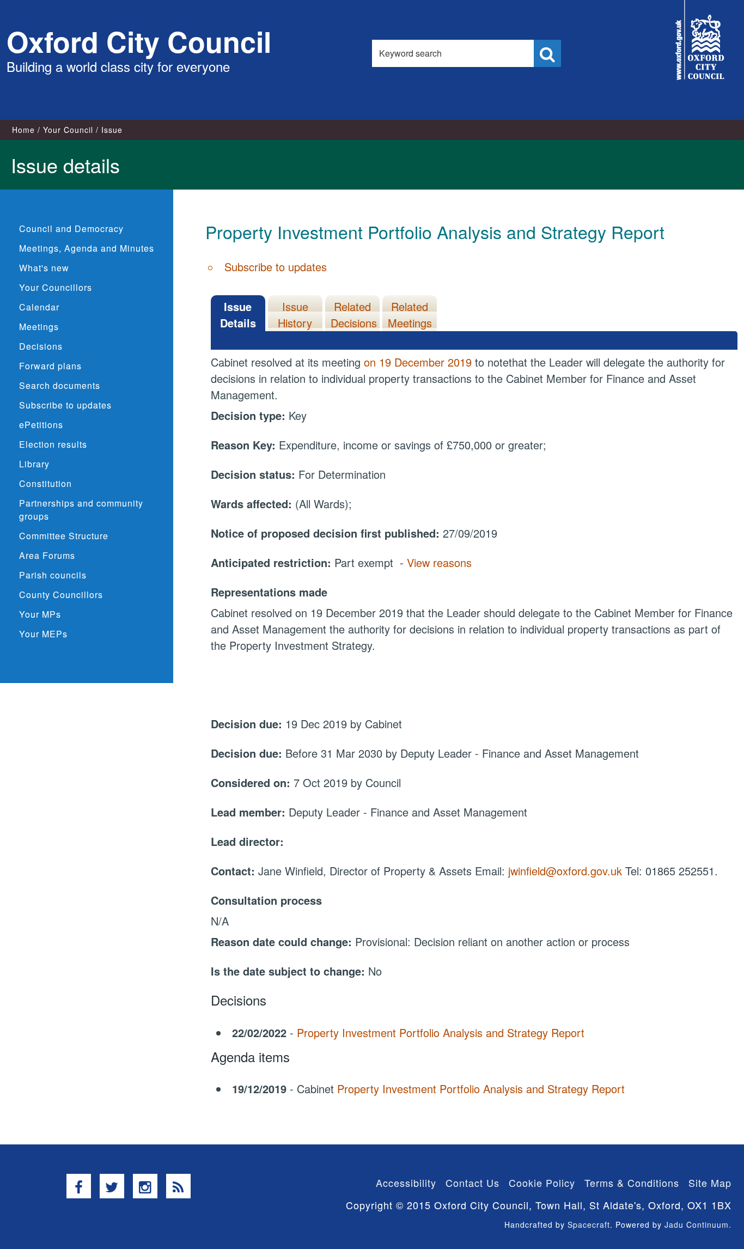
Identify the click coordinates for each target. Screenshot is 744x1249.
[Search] (547, 53)
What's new (44, 267)
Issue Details (238, 314)
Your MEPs (43, 633)
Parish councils (53, 575)
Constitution (45, 483)
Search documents (59, 385)
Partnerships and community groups (81, 509)
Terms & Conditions (631, 1182)
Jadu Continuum (696, 1224)
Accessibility (406, 1182)
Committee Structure (63, 535)
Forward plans (50, 366)
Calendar (39, 307)
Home (23, 129)
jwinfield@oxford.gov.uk (565, 871)
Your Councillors (55, 287)
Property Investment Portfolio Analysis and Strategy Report (440, 1032)
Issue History (295, 314)
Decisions (41, 346)
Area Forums (47, 555)
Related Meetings (410, 314)
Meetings (39, 326)
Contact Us (472, 1182)
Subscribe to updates (65, 405)
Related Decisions (354, 314)
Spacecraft (589, 1224)
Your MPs (40, 614)
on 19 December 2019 (418, 362)
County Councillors (61, 594)
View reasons (439, 562)
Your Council (68, 129)
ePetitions (41, 424)
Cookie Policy (542, 1182)
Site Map (709, 1182)
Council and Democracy (71, 228)
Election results (53, 444)
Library (34, 464)
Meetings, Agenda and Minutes (86, 248)
